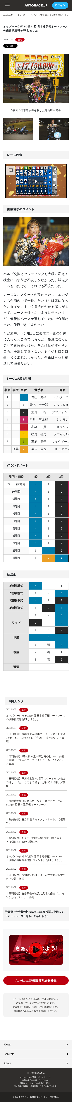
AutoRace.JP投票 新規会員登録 (36, 980)
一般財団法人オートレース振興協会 (43, 1097)
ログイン (60, 5)
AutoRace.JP (8, 15)
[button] (7, 5)
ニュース (21, 15)
